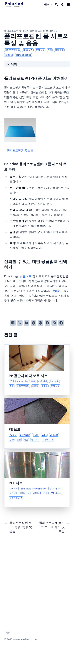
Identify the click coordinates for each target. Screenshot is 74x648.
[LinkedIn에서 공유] (13, 323)
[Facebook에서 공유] (47, 323)
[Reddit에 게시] (33, 323)
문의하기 (57, 291)
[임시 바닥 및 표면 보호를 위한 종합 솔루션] (37, 370)
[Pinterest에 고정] (40, 323)
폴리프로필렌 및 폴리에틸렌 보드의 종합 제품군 (30, 30)
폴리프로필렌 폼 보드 (20, 150)
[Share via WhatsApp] (54, 323)
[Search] (56, 4)
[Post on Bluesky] (26, 323)
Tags (7, 632)
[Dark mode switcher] (62, 4)
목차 (14, 64)
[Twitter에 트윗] (20, 323)
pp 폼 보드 (25, 276)
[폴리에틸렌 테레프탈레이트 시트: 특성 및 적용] (37, 479)
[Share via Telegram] (61, 323)
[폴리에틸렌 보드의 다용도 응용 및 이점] (37, 423)
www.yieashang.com (25, 639)
